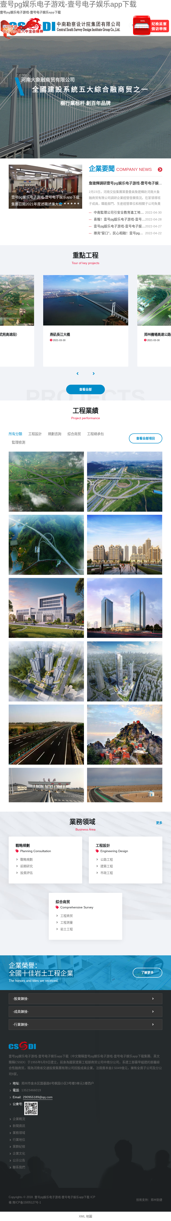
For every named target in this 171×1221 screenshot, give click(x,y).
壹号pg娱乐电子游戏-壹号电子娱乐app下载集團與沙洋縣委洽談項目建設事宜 (119, 226)
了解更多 (147, 972)
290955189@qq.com (38, 1097)
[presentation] (77, 373)
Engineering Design (114, 851)
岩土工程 (66, 929)
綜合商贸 (74, 434)
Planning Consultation (35, 851)
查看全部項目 (145, 438)
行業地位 (19, 1139)
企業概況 (19, 1119)
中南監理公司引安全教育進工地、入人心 (119, 212)
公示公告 (19, 1160)
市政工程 (106, 873)
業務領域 (19, 1132)
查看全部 (85, 389)
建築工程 (106, 866)
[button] (60, 203)
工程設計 (35, 434)
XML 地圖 (85, 1216)
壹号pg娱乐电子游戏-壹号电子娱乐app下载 (68, 4)
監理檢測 (18, 442)
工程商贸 (66, 916)
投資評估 (26, 873)
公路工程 (106, 859)
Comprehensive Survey (76, 907)
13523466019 (31, 1090)
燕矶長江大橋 (60, 334)
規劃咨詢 (54, 434)
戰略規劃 (23, 845)
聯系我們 (19, 1167)
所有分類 (15, 434)
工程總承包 (95, 434)
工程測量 (66, 922)
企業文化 (19, 1153)
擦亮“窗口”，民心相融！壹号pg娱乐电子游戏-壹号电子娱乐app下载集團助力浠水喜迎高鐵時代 (119, 233)
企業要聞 (120, 168)
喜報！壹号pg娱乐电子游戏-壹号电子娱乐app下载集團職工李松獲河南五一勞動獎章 (119, 219)
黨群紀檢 (19, 1146)
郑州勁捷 (156, 1199)
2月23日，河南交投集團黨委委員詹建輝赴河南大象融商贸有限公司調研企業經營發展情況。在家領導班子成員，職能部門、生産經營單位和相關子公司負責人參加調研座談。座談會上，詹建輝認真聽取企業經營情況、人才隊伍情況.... (125, 198)
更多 (159, 823)
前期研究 (26, 866)
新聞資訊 (19, 1126)
